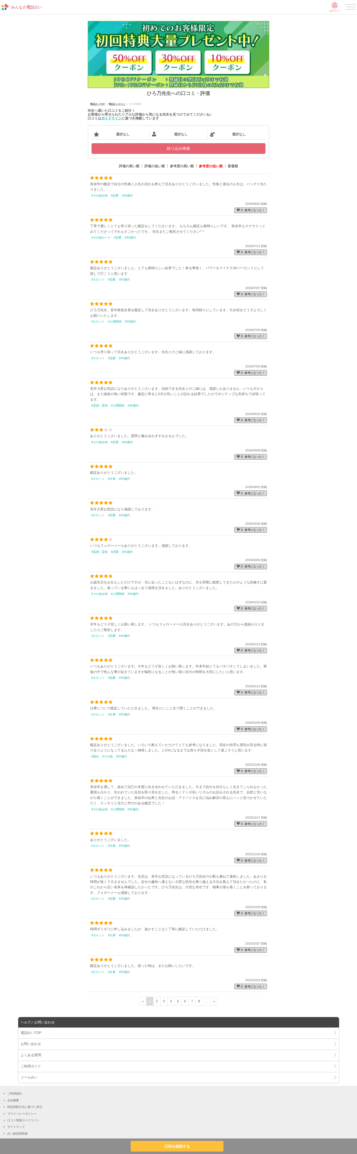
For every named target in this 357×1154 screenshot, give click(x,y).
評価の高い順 (129, 166)
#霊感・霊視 (99, 405)
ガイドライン (111, 118)
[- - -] (351, 7)
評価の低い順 (154, 166)
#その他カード (100, 237)
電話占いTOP (97, 104)
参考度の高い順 (182, 166)
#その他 (107, 756)
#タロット (98, 279)
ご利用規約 (14, 1093)
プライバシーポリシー (21, 1113)
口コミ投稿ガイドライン (23, 1120)
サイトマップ (16, 1127)
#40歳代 (127, 195)
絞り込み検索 (178, 148)
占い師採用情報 (17, 1133)
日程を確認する (177, 1146)
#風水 (95, 756)
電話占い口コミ (117, 104)
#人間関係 (114, 321)
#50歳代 (130, 237)
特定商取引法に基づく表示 (24, 1107)
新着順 (233, 166)
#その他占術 (99, 195)
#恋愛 (115, 195)
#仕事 (112, 479)
